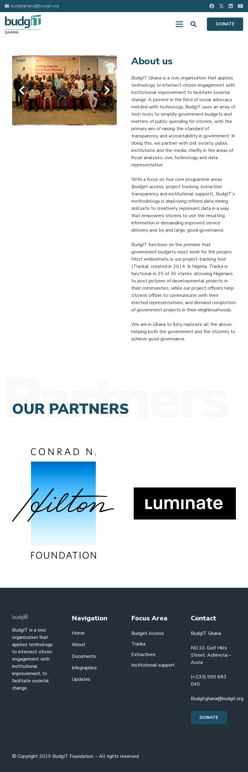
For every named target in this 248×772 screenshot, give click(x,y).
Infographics (84, 667)
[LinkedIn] (231, 6)
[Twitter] (221, 6)
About (78, 644)
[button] (193, 24)
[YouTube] (240, 6)
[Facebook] (211, 6)
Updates (81, 679)
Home (78, 633)
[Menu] (179, 24)
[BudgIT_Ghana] (23, 24)
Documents (84, 656)
